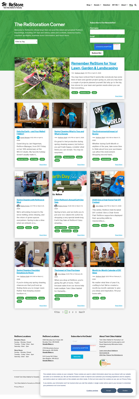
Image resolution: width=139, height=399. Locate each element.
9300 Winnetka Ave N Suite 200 (53, 340)
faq (76, 296)
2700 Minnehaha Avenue (51, 348)
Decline (125, 390)
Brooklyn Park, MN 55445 (51, 342)
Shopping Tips (85, 92)
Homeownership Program (63, 296)
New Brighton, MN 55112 (51, 358)
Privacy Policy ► (19, 387)
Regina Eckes (24, 206)
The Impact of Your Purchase (67, 270)
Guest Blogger (25, 137)
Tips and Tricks (23, 159)
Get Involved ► (104, 353)
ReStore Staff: (80, 73)
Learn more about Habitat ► (108, 350)
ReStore (58, 157)
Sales (57, 231)
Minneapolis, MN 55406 (50, 350)
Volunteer (106, 5)
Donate (97, 5)
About (123, 5)
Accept (108, 390)
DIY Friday (34, 159)
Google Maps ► (48, 344)
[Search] (135, 5)
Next (81, 312)
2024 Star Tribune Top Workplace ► (111, 355)
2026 (94, 92)
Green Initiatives (60, 228)
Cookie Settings (8, 397)
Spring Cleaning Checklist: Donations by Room (28, 271)
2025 (19, 301)
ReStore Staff (62, 137)
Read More (118, 96)
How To (74, 92)
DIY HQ (115, 5)
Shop (89, 5)
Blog (131, 5)
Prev (58, 312)
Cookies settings (92, 390)
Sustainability (106, 159)
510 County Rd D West (50, 356)
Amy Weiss (99, 206)
